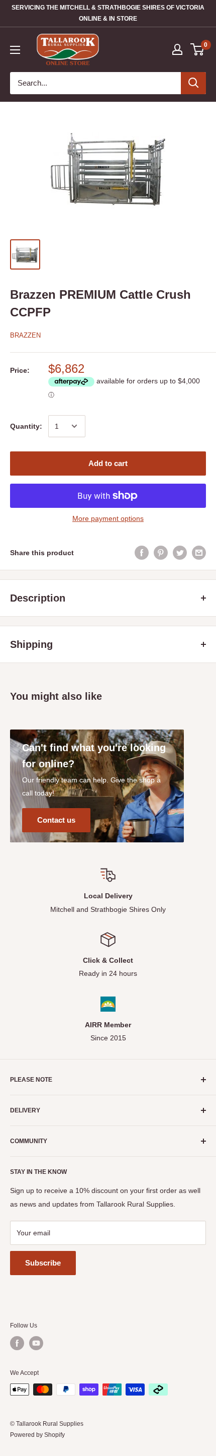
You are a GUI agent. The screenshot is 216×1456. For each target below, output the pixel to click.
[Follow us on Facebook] (17, 1343)
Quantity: (26, 426)
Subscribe (43, 1263)
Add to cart (108, 463)
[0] (197, 49)
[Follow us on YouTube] (36, 1343)
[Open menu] (15, 50)
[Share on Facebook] (142, 553)
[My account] (177, 49)
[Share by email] (199, 553)
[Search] (193, 83)
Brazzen (25, 335)
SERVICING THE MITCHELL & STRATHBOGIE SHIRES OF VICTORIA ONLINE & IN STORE (108, 13)
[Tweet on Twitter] (180, 553)
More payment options (108, 518)
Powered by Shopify (37, 1434)
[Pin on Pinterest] (161, 553)
